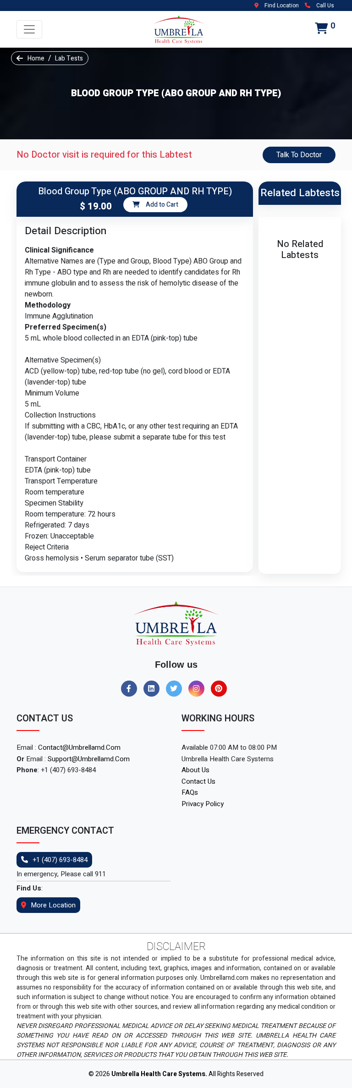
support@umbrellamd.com (89, 759)
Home (36, 58)
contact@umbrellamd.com (79, 747)
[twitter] (176, 688)
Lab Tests (69, 58)
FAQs (190, 792)
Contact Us (198, 781)
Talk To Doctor (299, 154)
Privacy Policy (203, 804)
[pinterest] (221, 688)
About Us (195, 770)
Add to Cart (161, 204)
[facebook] (131, 688)
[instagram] (198, 688)
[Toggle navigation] (29, 29)
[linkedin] (153, 688)
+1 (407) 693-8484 (60, 860)
